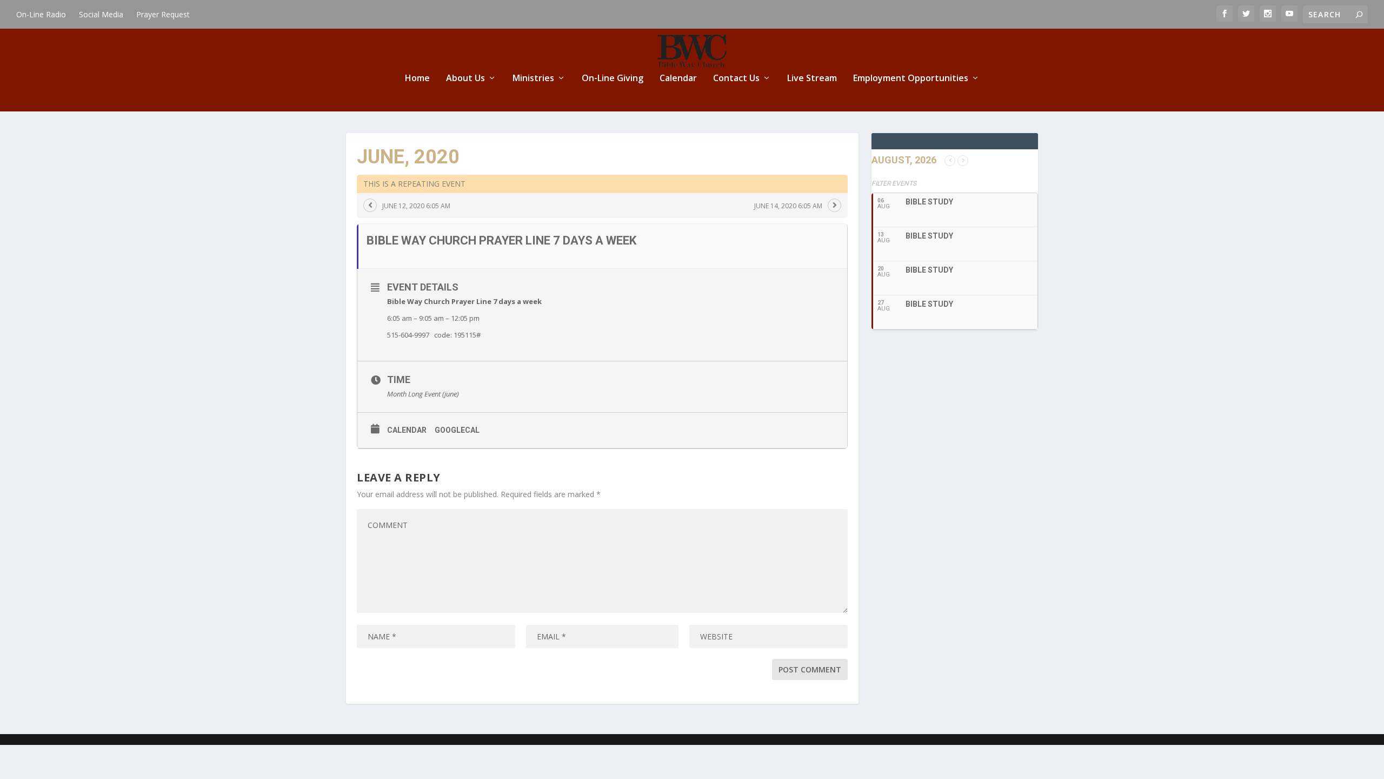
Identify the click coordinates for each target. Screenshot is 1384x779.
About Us (465, 79)
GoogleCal (457, 430)
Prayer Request (163, 14)
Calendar (678, 79)
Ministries (533, 79)
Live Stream (812, 79)
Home (417, 79)
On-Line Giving (612, 79)
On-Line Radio (41, 14)
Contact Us (736, 79)
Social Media (101, 14)
